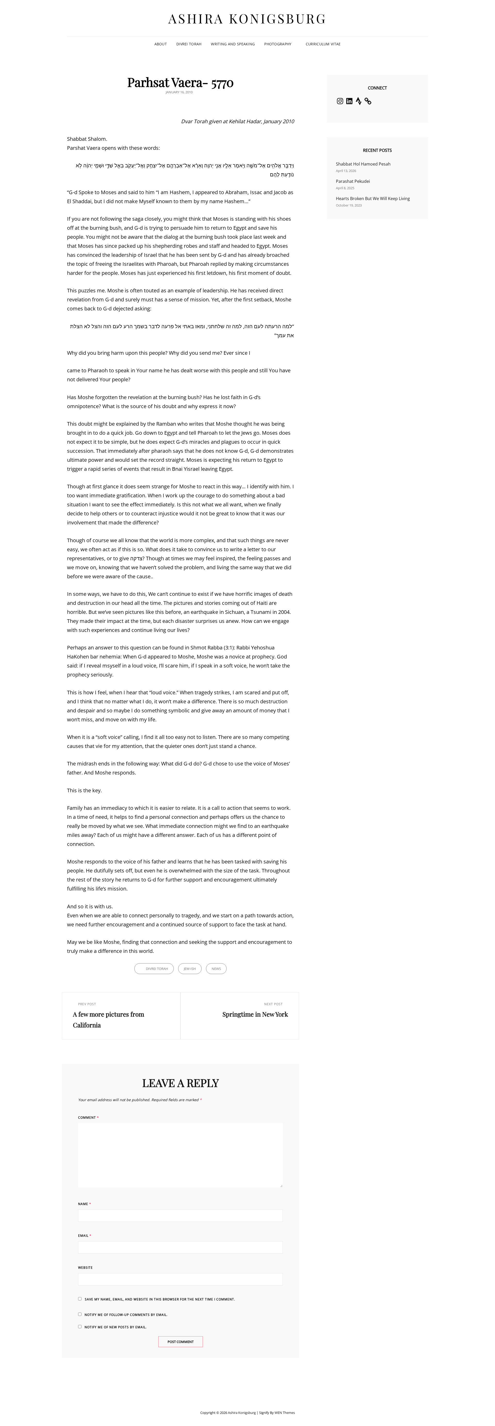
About (160, 44)
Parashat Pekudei (353, 181)
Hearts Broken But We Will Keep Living (373, 198)
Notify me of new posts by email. (116, 1327)
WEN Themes (285, 1412)
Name (84, 1204)
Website (85, 1267)
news (216, 968)
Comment (88, 1117)
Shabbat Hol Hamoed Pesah (363, 164)
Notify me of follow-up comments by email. (126, 1315)
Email (85, 1235)
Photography (277, 44)
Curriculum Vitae (323, 44)
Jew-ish (190, 968)
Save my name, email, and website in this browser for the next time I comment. (160, 1299)
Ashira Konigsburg (247, 18)
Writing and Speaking (233, 44)
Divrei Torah (188, 44)
